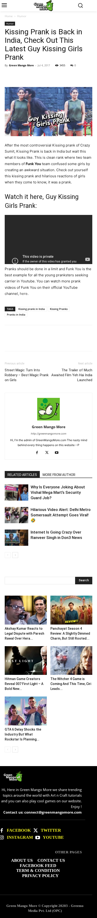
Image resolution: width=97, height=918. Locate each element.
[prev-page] (8, 555)
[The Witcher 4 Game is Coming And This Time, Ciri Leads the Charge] (71, 660)
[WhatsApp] (42, 76)
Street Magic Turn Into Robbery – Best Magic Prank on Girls (26, 375)
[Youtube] (58, 453)
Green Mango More (21, 65)
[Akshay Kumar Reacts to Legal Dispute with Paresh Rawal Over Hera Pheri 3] (26, 610)
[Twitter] (35, 830)
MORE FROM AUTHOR (59, 475)
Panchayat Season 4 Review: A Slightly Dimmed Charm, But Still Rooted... (70, 633)
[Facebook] (9, 76)
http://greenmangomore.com (48, 433)
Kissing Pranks (59, 309)
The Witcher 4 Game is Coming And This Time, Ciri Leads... (70, 684)
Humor (21, 16)
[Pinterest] (31, 76)
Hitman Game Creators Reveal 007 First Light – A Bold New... (24, 684)
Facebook (19, 830)
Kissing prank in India (31, 309)
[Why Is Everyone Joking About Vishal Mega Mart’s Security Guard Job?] (16, 492)
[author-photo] (48, 420)
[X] (20, 76)
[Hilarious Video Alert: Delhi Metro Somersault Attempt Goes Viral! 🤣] (16, 515)
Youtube (53, 837)
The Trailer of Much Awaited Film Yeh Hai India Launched (71, 375)
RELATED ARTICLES (22, 475)
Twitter (51, 830)
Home (9, 16)
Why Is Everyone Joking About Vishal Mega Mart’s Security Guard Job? (58, 492)
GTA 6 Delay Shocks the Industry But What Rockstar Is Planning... (23, 734)
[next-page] (15, 555)
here (24, 293)
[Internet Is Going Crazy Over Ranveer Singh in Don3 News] (16, 538)
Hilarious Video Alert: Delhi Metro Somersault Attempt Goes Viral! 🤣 (61, 515)
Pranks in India (16, 314)
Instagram (20, 837)
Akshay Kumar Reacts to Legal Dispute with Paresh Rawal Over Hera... (24, 633)
